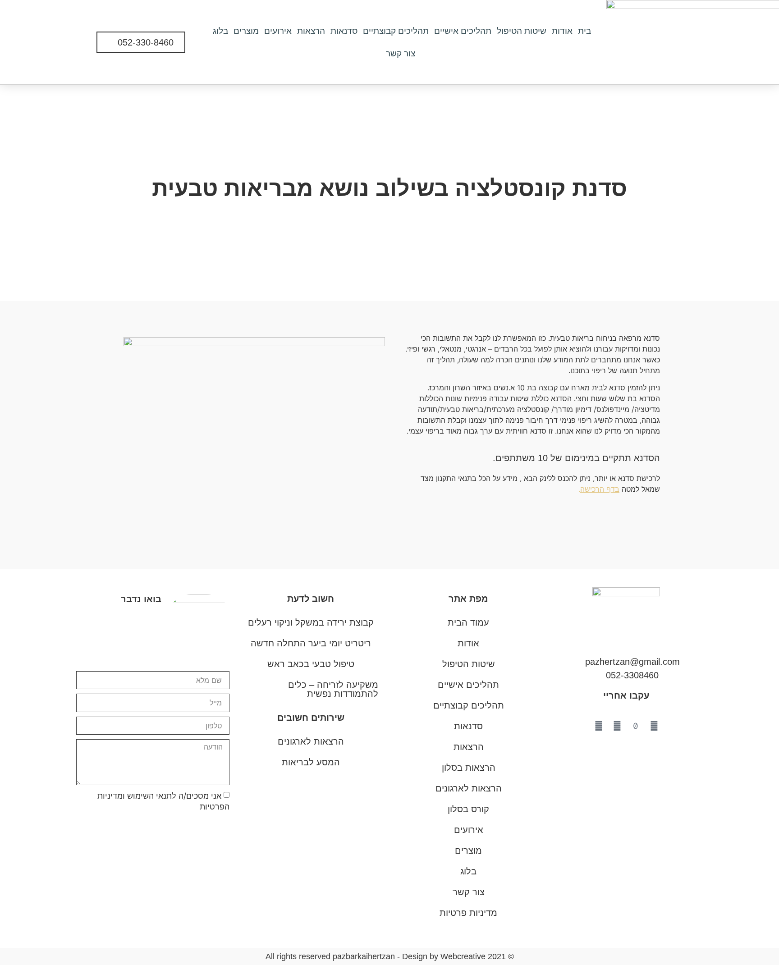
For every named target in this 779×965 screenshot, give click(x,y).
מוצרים (246, 31)
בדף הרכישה (599, 489)
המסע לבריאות (311, 762)
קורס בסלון (468, 809)
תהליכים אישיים (462, 31)
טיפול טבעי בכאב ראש (310, 664)
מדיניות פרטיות (468, 913)
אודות (562, 31)
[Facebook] (599, 726)
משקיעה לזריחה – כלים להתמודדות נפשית (333, 689)
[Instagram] (617, 726)
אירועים (278, 31)
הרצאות (311, 31)
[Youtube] (654, 726)
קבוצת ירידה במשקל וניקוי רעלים (311, 622)
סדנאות (343, 31)
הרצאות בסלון (468, 768)
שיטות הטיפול (521, 31)
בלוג (220, 31)
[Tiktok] (636, 726)
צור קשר (400, 53)
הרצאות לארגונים (311, 741)
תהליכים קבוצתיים (396, 31)
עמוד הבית (468, 622)
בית (584, 31)
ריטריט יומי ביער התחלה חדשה (311, 643)
